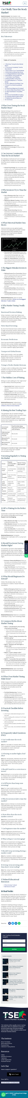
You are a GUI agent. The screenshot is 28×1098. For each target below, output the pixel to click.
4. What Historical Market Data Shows (14, 72)
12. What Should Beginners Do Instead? (14, 88)
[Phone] (26, 555)
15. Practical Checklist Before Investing (14, 94)
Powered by (14, 1080)
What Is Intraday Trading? (10, 885)
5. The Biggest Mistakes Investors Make (14, 73)
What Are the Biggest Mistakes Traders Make (13, 300)
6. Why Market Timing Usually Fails (13, 75)
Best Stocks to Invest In (9, 886)
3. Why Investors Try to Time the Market (14, 70)
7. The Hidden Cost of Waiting (12, 77)
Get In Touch (15, 1074)
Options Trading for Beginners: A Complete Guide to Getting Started (17, 998)
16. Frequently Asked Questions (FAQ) (14, 96)
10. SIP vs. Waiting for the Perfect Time (14, 83)
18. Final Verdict (9, 99)
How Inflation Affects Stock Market (11, 405)
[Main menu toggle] (24, 3)
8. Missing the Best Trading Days (13, 78)
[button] (9, 923)
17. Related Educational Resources (13, 98)
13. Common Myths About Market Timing (14, 90)
